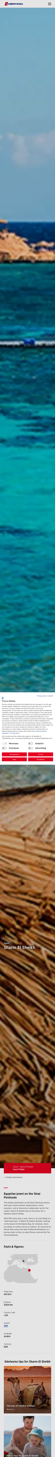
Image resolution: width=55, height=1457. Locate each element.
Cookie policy (14, 733)
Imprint (50, 696)
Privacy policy (42, 696)
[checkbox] (30, 743)
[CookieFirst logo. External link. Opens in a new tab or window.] (3, 698)
